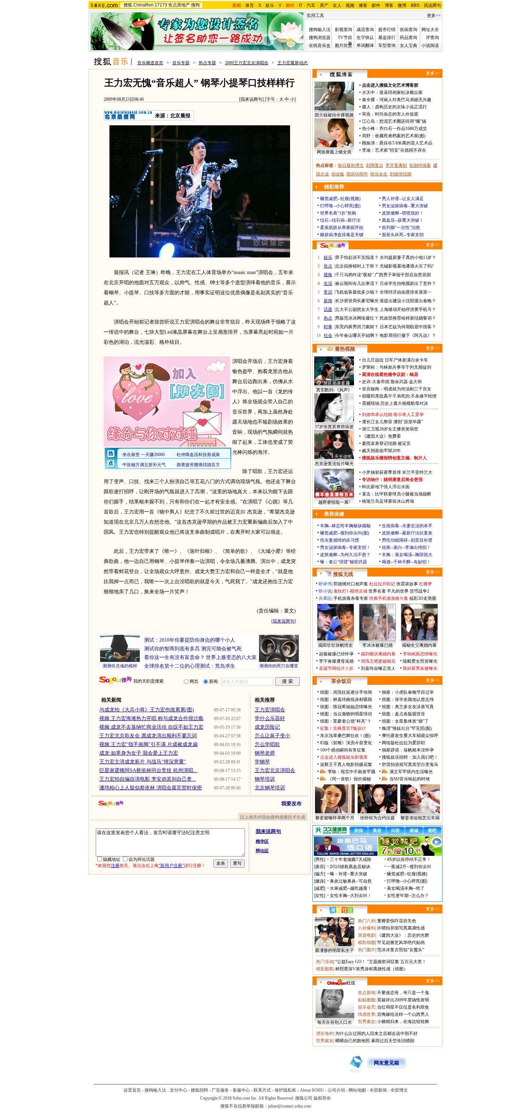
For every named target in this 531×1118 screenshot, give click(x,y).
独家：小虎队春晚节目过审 (408, 692)
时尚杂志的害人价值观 (396, 114)
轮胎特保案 (420, 165)
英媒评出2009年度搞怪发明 (403, 999)
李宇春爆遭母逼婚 (336, 661)
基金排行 (387, 37)
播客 (363, 5)
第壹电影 (366, 935)
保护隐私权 (285, 1090)
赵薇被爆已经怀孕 (336, 653)
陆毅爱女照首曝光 (420, 661)
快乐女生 (379, 174)
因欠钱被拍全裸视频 (334, 115)
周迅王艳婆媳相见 (378, 661)
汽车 (311, 5)
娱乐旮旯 (366, 1007)
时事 (328, 326)
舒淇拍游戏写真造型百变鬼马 (410, 764)
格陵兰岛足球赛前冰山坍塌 (388, 501)
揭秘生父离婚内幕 (419, 645)
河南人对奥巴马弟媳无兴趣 (405, 99)
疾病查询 (408, 29)
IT (300, 5)
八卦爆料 (366, 928)
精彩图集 (324, 968)
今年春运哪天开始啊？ (357, 335)
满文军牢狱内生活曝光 (411, 771)
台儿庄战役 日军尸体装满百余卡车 (395, 360)
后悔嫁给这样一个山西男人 (403, 1014)
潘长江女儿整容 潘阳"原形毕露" (392, 421)
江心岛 (368, 121)
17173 (161, 5)
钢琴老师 (265, 753)
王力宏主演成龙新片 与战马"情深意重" (142, 761)
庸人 (366, 106)
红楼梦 (425, 583)
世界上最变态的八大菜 (231, 657)
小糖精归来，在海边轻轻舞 (403, 1021)
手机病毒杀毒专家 (350, 598)
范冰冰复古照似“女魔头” (400, 949)
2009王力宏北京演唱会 (246, 62)
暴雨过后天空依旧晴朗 (392, 1040)
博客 (389, 5)
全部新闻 (378, 1090)
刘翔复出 (374, 165)
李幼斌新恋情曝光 (420, 653)
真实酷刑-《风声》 (334, 390)
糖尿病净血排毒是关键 (341, 234)
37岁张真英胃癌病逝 (334, 426)
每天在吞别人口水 (334, 1022)
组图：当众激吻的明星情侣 (346, 713)
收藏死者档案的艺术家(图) (400, 135)
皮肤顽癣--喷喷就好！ (403, 213)
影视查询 (343, 29)
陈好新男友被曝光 (420, 668)
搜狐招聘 (199, 1090)
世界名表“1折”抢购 (338, 213)
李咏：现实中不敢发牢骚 (351, 771)
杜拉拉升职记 (382, 583)
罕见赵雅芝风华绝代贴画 (401, 942)
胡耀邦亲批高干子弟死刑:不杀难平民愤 (399, 396)
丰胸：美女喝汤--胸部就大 (407, 554)
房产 (324, 5)
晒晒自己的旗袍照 (352, 1040)
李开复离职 (396, 165)
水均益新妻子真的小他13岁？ (408, 257)
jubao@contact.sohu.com (289, 1106)
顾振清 (368, 143)
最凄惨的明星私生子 (334, 950)
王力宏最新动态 (292, 62)
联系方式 (262, 1090)
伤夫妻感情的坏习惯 (339, 540)
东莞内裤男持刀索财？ (357, 326)
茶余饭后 (341, 681)
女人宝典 (408, 45)
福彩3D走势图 (422, 598)
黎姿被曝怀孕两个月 (334, 817)
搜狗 (195, 5)
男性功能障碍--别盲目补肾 (407, 540)
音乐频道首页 (150, 62)
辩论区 (262, 850)
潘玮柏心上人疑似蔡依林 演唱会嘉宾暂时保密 (150, 787)
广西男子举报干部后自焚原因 (403, 274)
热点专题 (207, 62)
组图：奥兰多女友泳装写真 (408, 706)
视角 (328, 274)
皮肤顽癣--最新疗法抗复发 (407, 533)
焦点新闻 (366, 992)
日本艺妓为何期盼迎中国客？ (408, 326)
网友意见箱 (386, 1063)
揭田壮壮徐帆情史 (335, 645)
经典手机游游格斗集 (388, 598)
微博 (402, 5)
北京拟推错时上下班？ (357, 266)
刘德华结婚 (400, 174)
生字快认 (365, 37)
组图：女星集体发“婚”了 (405, 721)
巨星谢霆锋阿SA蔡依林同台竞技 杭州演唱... (148, 770)
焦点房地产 (179, 5)
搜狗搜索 (115, 680)
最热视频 (345, 349)
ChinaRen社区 (341, 981)
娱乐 (270, 5)
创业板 (337, 174)
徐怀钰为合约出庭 (377, 817)
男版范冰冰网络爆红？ (357, 318)
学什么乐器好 (270, 718)
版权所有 (322, 1098)
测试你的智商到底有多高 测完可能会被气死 (193, 648)
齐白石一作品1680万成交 (403, 128)
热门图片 (366, 949)
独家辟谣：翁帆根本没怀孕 (408, 750)
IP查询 (432, 37)
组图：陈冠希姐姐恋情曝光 (346, 706)
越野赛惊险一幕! (334, 502)
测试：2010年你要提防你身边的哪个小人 (189, 640)
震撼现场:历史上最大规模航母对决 (395, 403)
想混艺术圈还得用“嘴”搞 (402, 121)
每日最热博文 (351, 165)
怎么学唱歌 (267, 744)
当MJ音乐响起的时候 (409, 778)
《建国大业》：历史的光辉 (403, 935)
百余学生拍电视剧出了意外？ (408, 283)
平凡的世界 (398, 591)
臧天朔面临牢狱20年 (381, 450)
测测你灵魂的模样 (120, 665)
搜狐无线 (343, 574)
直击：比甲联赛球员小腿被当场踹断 (396, 494)
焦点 (328, 266)
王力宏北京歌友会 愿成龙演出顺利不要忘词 (148, 735)
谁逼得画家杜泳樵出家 (401, 92)
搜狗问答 (332, 246)
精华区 (262, 841)
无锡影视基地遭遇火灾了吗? (406, 266)
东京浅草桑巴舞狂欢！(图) (345, 735)
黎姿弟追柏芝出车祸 (420, 817)
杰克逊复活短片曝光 (334, 463)
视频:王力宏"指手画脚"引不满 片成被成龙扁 (148, 744)
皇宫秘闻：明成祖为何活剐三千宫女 (396, 388)
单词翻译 (365, 45)
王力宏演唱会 (270, 709)
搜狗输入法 (320, 29)
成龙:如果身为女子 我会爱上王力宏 (138, 753)
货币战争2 (419, 591)
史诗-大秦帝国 (375, 381)
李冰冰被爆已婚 (377, 645)
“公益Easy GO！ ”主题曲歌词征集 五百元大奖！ (380, 961)
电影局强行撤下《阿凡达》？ (408, 335)
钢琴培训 (265, 779)
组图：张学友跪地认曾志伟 (408, 699)
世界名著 (377, 591)
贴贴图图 (366, 999)
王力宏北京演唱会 (275, 770)
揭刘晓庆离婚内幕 (378, 653)
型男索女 (366, 1021)
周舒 (366, 135)
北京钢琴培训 (270, 787)
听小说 (325, 591)
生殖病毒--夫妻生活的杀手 (407, 525)
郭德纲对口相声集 (350, 583)
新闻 (328, 300)
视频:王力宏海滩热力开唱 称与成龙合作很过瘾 (151, 718)
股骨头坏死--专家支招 (403, 234)
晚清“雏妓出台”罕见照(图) (407, 728)
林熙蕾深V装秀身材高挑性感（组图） (371, 968)
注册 (115, 865)
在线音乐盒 (320, 45)
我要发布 (291, 803)
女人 (337, 5)
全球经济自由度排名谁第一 (406, 292)
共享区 (325, 598)
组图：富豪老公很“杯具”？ (345, 721)
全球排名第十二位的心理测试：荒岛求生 (189, 666)
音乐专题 (181, 62)
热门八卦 (366, 920)
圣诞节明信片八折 (336, 668)
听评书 (325, 583)
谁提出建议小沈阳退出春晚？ (408, 300)
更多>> (434, 15)
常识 (328, 292)
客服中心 (241, 1090)
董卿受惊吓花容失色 (396, 920)
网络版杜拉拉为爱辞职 (403, 742)
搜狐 (128, 5)
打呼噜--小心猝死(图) (340, 205)
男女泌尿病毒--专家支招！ (345, 547)
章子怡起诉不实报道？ (357, 257)
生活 (328, 283)
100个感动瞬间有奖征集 (343, 750)
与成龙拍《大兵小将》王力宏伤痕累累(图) (146, 709)
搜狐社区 (341, 910)
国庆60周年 (357, 174)
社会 (328, 335)
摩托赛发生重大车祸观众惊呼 (410, 735)
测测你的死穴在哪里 (278, 665)
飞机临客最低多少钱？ (357, 292)
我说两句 (432, 5)
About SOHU (312, 1090)
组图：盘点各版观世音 (403, 713)
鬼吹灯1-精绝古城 (350, 591)
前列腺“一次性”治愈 (401, 227)
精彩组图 (366, 942)
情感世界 (366, 1014)
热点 (328, 318)
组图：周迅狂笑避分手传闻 (346, 692)
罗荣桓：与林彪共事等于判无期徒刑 (396, 367)
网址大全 (430, 29)
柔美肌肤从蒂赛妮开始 (341, 227)
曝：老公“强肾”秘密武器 (343, 561)
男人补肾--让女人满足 (403, 198)
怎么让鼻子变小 (272, 735)
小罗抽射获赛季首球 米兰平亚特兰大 (397, 472)
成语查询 (365, 29)
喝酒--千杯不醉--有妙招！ (406, 561)
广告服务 (220, 1090)
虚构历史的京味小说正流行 (401, 106)
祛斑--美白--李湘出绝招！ (406, 547)
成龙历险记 (267, 727)
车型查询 (387, 45)
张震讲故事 (407, 583)
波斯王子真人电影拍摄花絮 (346, 764)
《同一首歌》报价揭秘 (349, 778)
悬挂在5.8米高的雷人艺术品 (405, 143)
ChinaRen (143, 5)
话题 (328, 309)
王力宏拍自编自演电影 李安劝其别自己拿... (147, 779)
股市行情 (387, 29)
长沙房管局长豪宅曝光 (357, 300)
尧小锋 (368, 128)
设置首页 (132, 1090)
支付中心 (178, 1090)
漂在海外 (324, 1033)
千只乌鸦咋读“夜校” (354, 274)
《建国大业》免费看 (381, 436)
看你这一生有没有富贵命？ (174, 657)
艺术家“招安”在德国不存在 (400, 150)
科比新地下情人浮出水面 (386, 486)
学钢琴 (262, 761)
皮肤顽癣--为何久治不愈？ (345, 554)
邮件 (376, 5)
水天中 (368, 92)
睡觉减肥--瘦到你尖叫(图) (344, 533)
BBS (415, 5)
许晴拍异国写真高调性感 (401, 928)
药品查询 (408, 37)
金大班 (415, 381)
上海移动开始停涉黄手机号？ (408, 309)
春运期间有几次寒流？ (357, 283)
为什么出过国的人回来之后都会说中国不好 (376, 1033)
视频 (350, 5)
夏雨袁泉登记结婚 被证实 (386, 443)
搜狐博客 (341, 74)
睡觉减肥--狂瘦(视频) (340, 198)
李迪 (366, 150)
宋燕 (366, 114)
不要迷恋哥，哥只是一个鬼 (403, 992)
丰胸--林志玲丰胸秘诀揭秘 (345, 525)
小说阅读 (430, 45)
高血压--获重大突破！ (403, 220)
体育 (249, 5)
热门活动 (324, 961)
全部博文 (399, 1090)
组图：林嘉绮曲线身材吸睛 (346, 699)
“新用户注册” (171, 865)
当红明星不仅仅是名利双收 (403, 1007)
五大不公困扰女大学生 (357, 309)
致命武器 (399, 381)
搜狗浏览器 (320, 37)
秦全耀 (368, 99)
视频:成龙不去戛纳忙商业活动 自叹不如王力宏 (151, 727)
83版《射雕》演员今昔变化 (346, 742)
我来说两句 (251, 99)
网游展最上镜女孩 (334, 152)
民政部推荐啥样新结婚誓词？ (408, 318)
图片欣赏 (343, 45)
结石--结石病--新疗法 (340, 220)
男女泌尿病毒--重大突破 (405, 205)
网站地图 (357, 1090)
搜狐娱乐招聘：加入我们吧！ (410, 757)
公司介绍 (336, 1090)
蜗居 (414, 374)
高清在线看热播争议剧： (386, 374)
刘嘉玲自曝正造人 (378, 668)
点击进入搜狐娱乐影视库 (344, 757)
